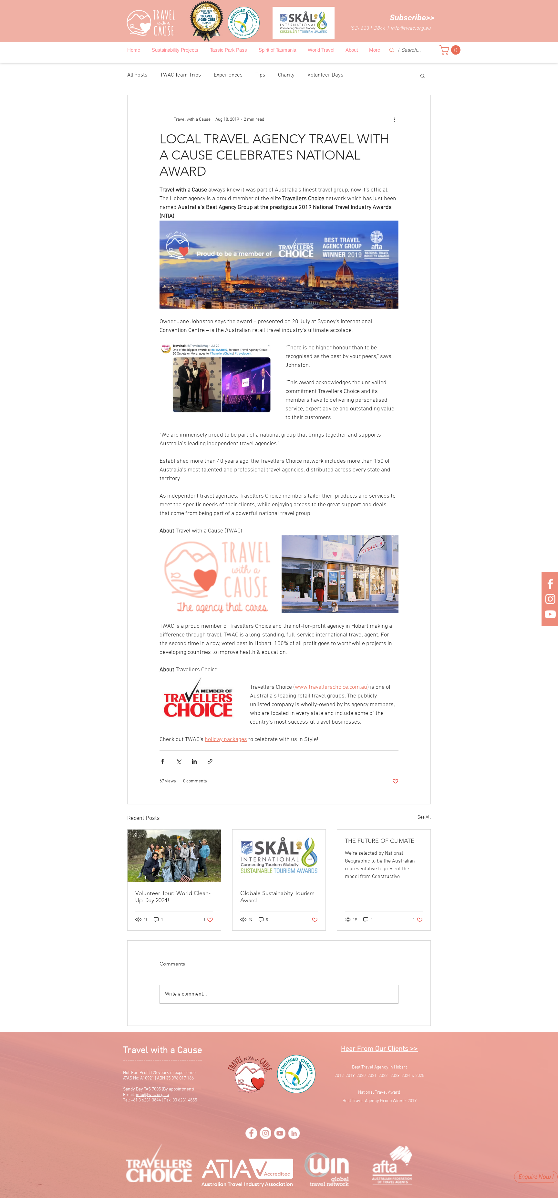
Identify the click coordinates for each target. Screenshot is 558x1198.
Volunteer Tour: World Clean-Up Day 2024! (173, 897)
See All (424, 817)
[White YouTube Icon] (550, 614)
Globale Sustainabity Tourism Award (277, 897)
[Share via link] (210, 761)
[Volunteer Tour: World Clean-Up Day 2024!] (174, 856)
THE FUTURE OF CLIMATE (379, 840)
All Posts (137, 75)
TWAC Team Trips (180, 75)
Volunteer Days (325, 75)
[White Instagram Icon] (550, 599)
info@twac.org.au (410, 28)
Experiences (228, 75)
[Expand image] (217, 574)
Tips (260, 75)
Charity (286, 75)
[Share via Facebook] (163, 761)
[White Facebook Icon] (550, 584)
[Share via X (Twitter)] (178, 761)
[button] (412, 17)
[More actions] (394, 120)
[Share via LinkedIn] (194, 761)
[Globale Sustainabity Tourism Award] (279, 856)
